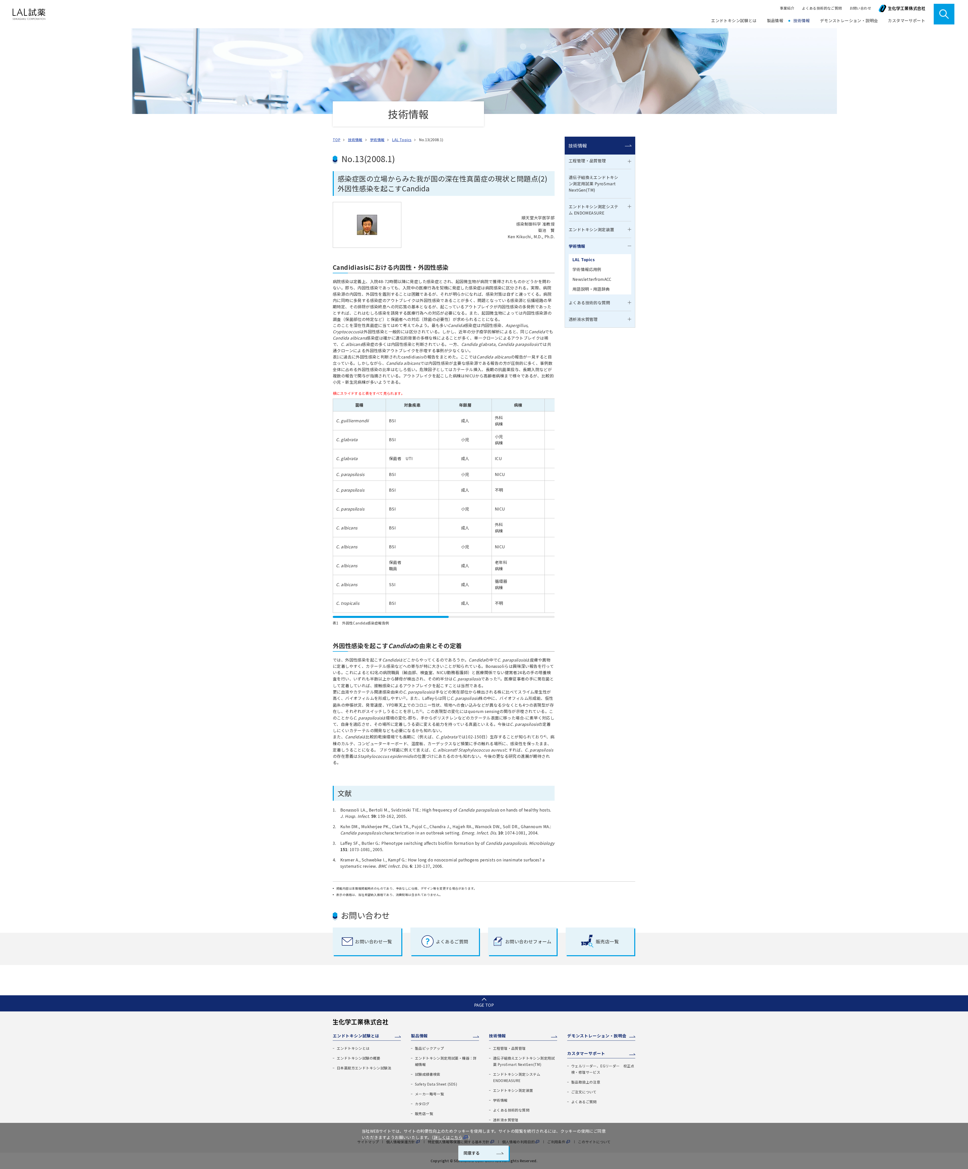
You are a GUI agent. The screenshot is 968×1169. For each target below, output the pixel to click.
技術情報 (577, 145)
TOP (336, 139)
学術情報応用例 (586, 269)
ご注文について (584, 1091)
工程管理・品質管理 (587, 161)
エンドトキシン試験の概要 (358, 1058)
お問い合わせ (860, 8)
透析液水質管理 (583, 319)
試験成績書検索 (427, 1074)
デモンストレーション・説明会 (849, 20)
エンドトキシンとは (353, 1048)
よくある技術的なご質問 (822, 8)
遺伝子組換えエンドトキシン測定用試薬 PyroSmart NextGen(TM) (593, 183)
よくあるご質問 (584, 1101)
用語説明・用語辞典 (591, 289)
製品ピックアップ (429, 1048)
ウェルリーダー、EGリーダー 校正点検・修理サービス (602, 1069)
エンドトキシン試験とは (356, 1036)
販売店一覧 (424, 1113)
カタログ (422, 1103)
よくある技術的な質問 (589, 302)
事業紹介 (787, 8)
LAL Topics (583, 259)
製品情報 (419, 1036)
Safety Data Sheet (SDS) (436, 1084)
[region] (444, 508)
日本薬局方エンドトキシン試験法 (364, 1067)
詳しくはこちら (448, 1137)
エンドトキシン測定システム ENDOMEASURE (593, 209)
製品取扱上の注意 (585, 1082)
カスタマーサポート (586, 1053)
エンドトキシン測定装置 (591, 229)
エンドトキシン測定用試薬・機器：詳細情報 (446, 1061)
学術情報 (577, 246)
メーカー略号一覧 (429, 1093)
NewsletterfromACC (592, 279)
